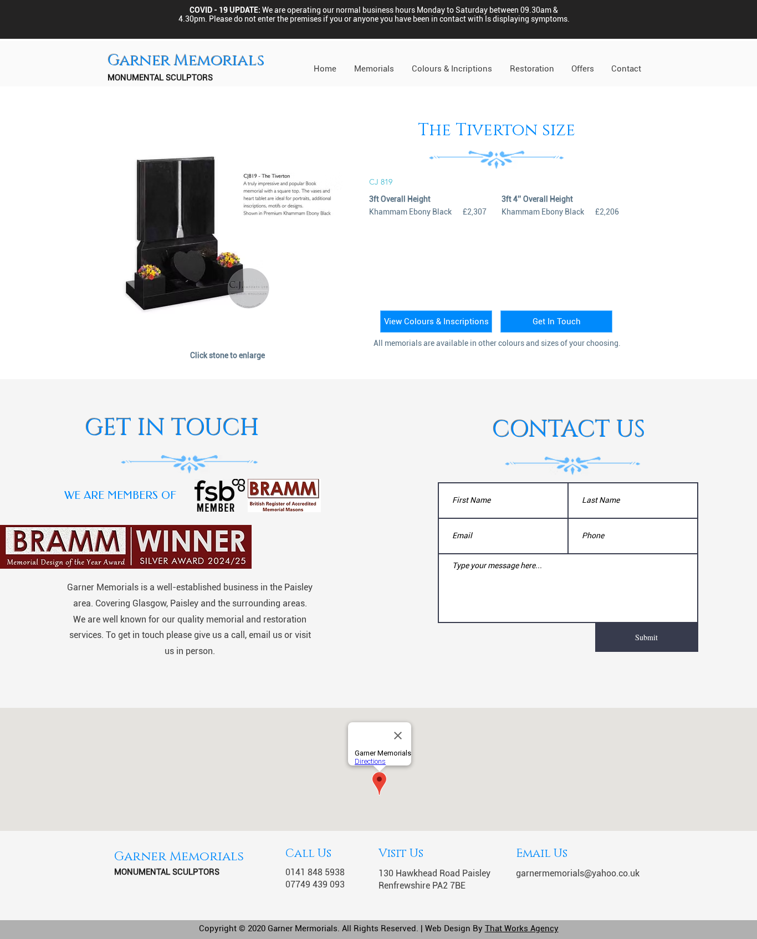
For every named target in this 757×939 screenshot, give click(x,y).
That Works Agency (522, 928)
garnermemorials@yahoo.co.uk (578, 873)
